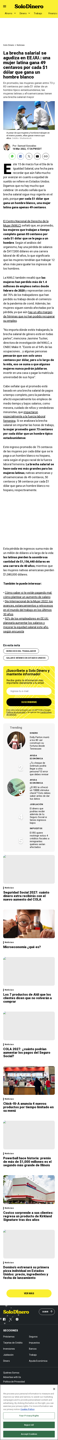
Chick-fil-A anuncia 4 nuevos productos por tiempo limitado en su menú (28, 1107)
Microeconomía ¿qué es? (22, 947)
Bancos (33, 1348)
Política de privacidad (15, 712)
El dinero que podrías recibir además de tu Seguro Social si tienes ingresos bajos (38, 815)
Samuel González (27, 146)
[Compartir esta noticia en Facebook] (20, 156)
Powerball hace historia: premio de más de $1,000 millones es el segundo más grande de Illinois (27, 1161)
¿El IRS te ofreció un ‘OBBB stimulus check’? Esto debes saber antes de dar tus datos (40, 793)
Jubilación (36, 804)
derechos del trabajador (21, 651)
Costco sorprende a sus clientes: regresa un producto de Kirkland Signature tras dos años (28, 1216)
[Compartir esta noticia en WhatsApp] (12, 156)
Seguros (33, 1336)
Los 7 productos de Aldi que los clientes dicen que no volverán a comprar (27, 998)
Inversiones (9, 1348)
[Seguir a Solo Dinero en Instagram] (17, 1319)
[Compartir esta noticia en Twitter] (29, 156)
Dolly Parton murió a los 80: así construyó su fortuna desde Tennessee (39, 743)
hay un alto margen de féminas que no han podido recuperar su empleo (29, 316)
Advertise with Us (12, 1377)
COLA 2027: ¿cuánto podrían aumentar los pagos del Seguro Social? (26, 1052)
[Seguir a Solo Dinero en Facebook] (4, 1319)
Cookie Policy (27, 1409)
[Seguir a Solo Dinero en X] (10, 1319)
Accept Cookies (29, 1434)
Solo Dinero (8, 45)
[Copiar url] (45, 156)
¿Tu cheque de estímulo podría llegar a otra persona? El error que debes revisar (39, 768)
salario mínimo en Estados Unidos (26, 658)
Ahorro (8, 13)
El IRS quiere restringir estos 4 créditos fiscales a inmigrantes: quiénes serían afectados (39, 840)
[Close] (54, 1388)
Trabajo (38, 13)
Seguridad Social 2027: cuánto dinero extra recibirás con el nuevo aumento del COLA (26, 896)
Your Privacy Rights (29, 1415)
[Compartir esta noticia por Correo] (37, 156)
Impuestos (36, 828)
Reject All (29, 1425)
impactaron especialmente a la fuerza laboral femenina (24, 416)
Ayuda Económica (36, 757)
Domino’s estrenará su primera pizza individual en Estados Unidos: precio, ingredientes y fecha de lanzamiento (26, 1272)
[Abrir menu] (4, 6)
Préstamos (9, 1336)
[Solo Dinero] (29, 6)
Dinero (23, 13)
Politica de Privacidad (14, 1381)
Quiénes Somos (11, 1372)
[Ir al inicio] (16, 1312)
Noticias (20, 45)
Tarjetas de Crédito (13, 1342)
